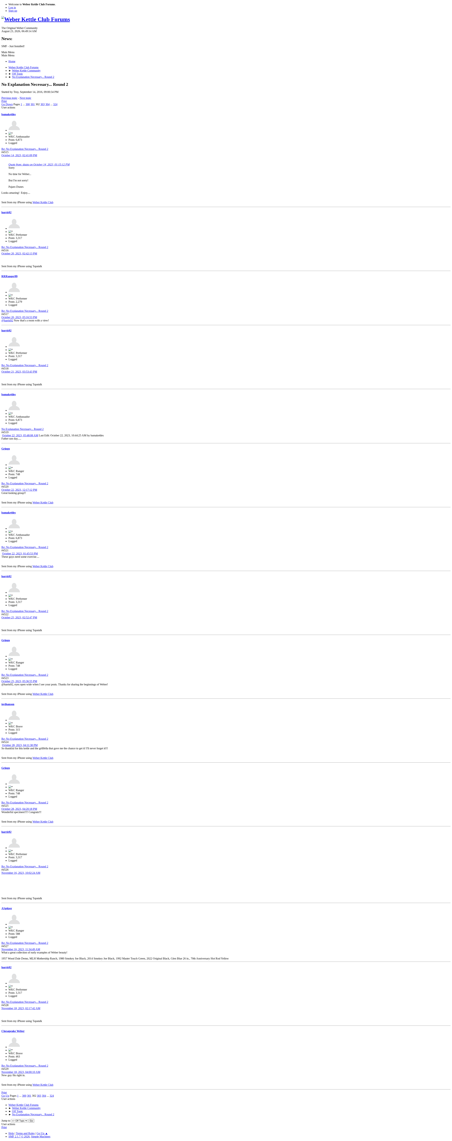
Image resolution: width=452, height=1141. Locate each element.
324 (55, 104)
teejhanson (7, 704)
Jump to (5, 1120)
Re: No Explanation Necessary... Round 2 (24, 148)
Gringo (5, 448)
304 (47, 104)
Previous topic (9, 97)
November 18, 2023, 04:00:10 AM (20, 1072)
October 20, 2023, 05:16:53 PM (19, 317)
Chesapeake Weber (13, 1031)
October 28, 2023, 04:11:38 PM (20, 745)
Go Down (7, 104)
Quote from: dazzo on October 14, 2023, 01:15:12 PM (39, 164)
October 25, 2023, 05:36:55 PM (19, 681)
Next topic (25, 97)
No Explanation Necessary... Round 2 (22, 429)
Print (4, 101)
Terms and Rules (25, 1133)
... (24, 104)
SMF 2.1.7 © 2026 (19, 1136)
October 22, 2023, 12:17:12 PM (19, 489)
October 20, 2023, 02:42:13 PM (19, 253)
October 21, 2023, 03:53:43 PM (19, 371)
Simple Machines (40, 1136)
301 (33, 104)
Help (11, 1133)
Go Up (5, 1095)
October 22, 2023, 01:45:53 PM (20, 553)
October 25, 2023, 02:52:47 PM (19, 617)
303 (42, 104)
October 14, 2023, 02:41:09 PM (19, 155)
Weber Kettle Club (42, 202)
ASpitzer (6, 908)
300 (28, 104)
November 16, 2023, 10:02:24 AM (20, 872)
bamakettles (8, 114)
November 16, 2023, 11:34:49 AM (20, 949)
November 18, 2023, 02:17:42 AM (20, 1008)
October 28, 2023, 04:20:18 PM (19, 808)
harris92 (6, 212)
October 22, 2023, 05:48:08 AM (20, 435)
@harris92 (7, 320)
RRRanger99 (9, 276)
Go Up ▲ (42, 1133)
